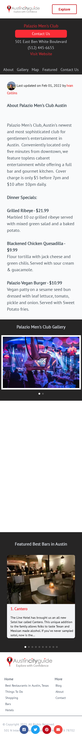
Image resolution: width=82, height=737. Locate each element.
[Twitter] (35, 729)
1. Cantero (19, 608)
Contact (61, 698)
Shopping (11, 698)
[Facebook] (24, 729)
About (8, 69)
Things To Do (14, 692)
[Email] (58, 729)
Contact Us (41, 33)
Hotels (9, 710)
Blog (59, 685)
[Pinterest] (46, 729)
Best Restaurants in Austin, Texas (27, 685)
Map (35, 69)
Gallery (22, 69)
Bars (8, 704)
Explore (64, 9)
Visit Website (41, 53)
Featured (49, 69)
